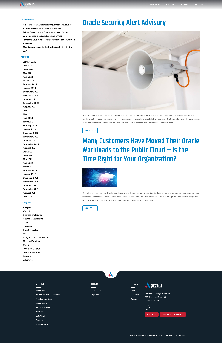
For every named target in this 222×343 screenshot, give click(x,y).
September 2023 (31, 103)
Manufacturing (96, 290)
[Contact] (196, 4)
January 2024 (29, 88)
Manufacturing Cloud (44, 299)
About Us (134, 290)
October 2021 (29, 185)
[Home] (27, 4)
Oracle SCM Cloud (31, 252)
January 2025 (29, 62)
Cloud (25, 222)
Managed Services (31, 241)
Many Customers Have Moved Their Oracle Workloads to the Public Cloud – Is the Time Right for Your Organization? (140, 150)
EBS (25, 233)
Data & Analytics (30, 230)
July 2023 (27, 110)
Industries (170, 4)
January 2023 (29, 129)
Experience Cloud (43, 307)
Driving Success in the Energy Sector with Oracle (45, 32)
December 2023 (30, 91)
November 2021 (30, 181)
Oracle (26, 245)
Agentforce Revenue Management (49, 295)
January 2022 (29, 174)
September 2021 (31, 189)
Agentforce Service (43, 303)
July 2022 (27, 151)
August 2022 (29, 148)
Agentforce (40, 290)
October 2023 (29, 99)
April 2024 (28, 77)
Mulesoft (39, 312)
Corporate (27, 226)
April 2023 (28, 118)
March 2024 (28, 80)
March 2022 (28, 166)
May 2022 (28, 159)
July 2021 (27, 196)
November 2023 (30, 95)
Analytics (27, 207)
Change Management (33, 218)
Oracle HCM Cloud (31, 248)
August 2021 (29, 193)
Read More (88, 130)
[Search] (202, 4)
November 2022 (30, 136)
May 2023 (27, 114)
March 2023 (28, 121)
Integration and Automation (35, 237)
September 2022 (31, 144)
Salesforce (28, 260)
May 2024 (28, 73)
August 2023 (29, 107)
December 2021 (30, 178)
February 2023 (30, 125)
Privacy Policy (181, 335)
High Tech (95, 295)
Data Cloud (40, 316)
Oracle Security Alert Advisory (124, 23)
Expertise (39, 320)
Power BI (27, 256)
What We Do (155, 4)
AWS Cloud (28, 211)
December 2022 (30, 133)
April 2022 (28, 163)
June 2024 (28, 69)
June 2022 (28, 155)
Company (184, 4)
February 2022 (30, 170)
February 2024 (30, 84)
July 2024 (27, 65)
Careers (134, 299)
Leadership (135, 295)
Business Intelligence (32, 215)
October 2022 (29, 140)
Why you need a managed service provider (42, 36)
